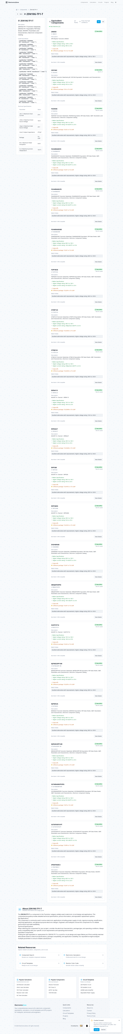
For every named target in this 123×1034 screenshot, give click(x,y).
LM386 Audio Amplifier (87, 990)
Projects (106, 2)
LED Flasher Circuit (86, 984)
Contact (89, 1010)
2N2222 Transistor (54, 984)
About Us (90, 1008)
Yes (99, 21)
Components (84, 2)
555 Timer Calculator (22, 990)
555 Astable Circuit (86, 987)
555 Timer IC (52, 987)
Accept (96, 1029)
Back (21, 14)
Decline (103, 1029)
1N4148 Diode (52, 993)
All (103, 21)
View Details (98, 62)
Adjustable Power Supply (88, 993)
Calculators (93, 2)
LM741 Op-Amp (53, 990)
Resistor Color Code (22, 993)
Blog (112, 2)
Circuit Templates (68, 1013)
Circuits (100, 2)
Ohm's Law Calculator (23, 987)
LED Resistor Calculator (23, 984)
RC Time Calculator (22, 995)
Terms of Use (91, 1016)
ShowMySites (74, 1026)
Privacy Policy (91, 1013)
